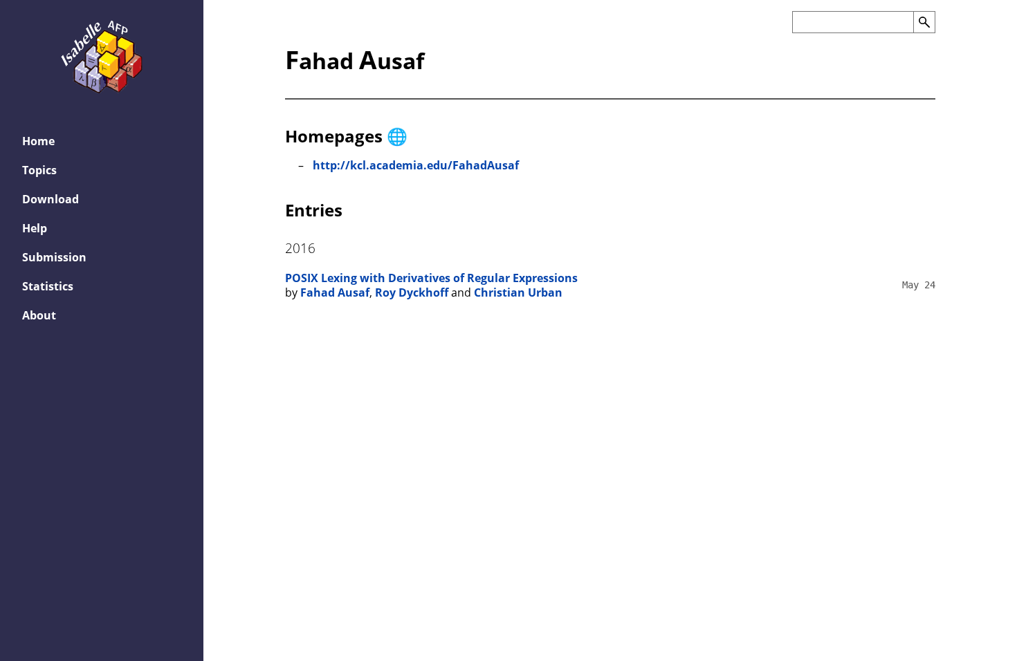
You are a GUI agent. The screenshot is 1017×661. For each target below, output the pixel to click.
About (39, 315)
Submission (54, 257)
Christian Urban (518, 292)
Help (34, 228)
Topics (39, 170)
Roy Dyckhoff (411, 292)
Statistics (47, 286)
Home (38, 141)
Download (50, 199)
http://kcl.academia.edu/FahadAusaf (416, 165)
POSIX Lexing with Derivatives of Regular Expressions (431, 278)
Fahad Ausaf (334, 292)
